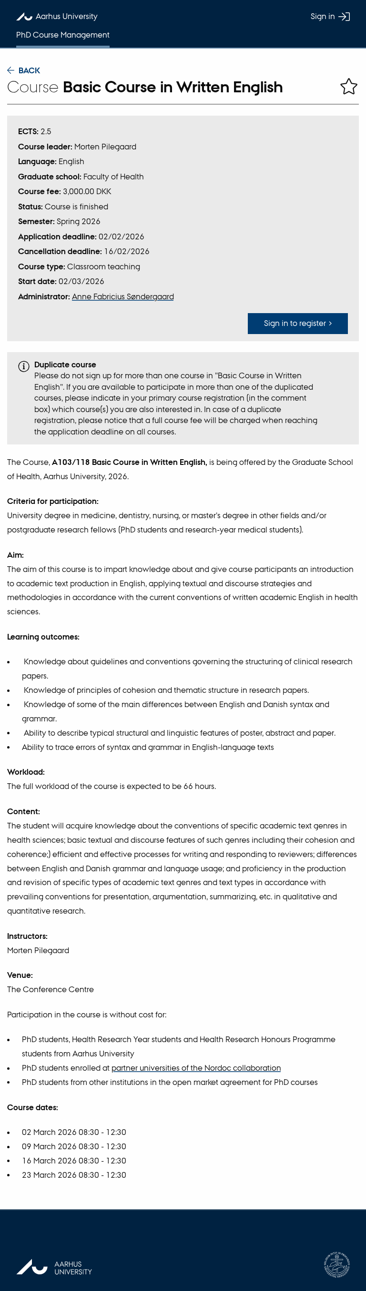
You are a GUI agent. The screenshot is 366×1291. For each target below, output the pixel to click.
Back (29, 70)
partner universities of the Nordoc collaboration (196, 1068)
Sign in (323, 16)
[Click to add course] (349, 87)
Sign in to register (295, 323)
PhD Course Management (63, 34)
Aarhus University (67, 16)
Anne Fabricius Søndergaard (123, 296)
